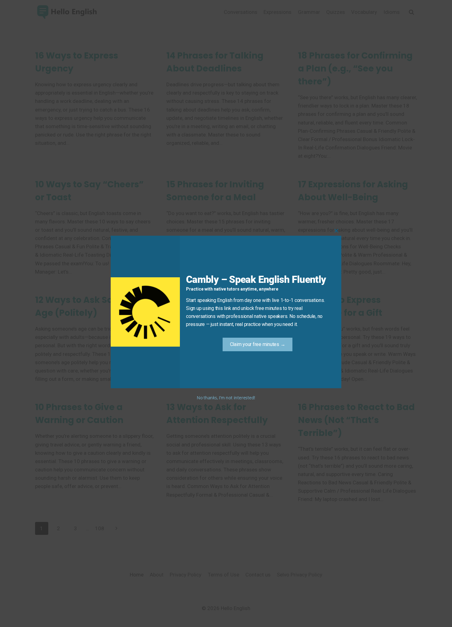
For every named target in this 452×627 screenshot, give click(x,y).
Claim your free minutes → (257, 344)
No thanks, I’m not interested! (226, 398)
